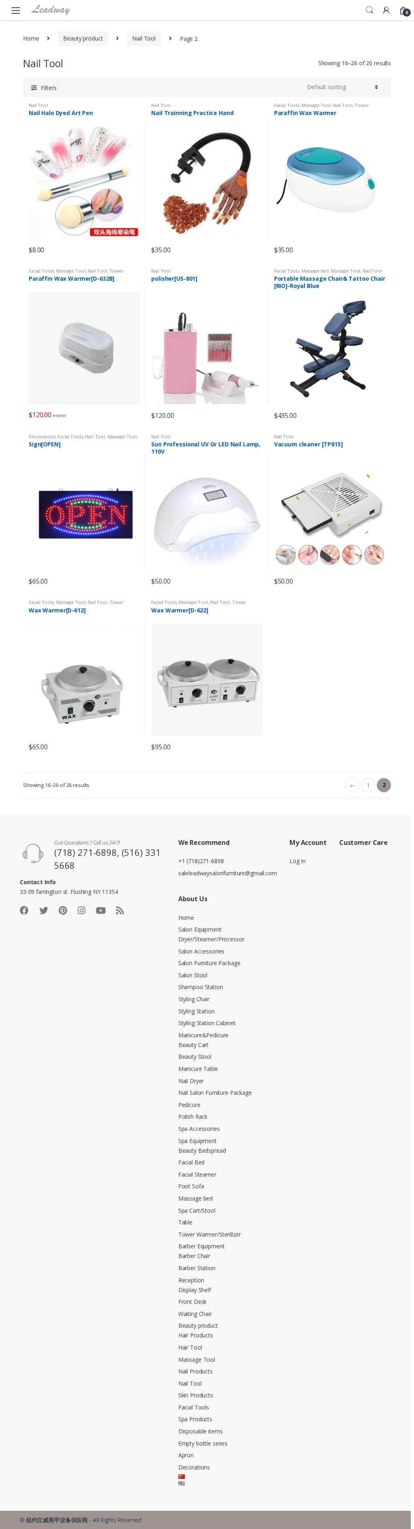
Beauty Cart (193, 1045)
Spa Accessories (199, 1128)
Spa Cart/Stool (196, 1210)
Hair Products (195, 1335)
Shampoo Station (200, 987)
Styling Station (196, 1011)
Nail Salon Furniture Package (215, 1092)
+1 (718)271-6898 (201, 861)
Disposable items (200, 1431)
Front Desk (192, 1301)
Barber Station (196, 1268)
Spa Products (195, 1419)
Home (31, 38)
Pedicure (189, 1105)
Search (369, 10)
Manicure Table (198, 1069)
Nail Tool (144, 38)
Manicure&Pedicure (203, 1035)
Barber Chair (194, 1256)
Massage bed (315, 271)
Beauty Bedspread (202, 1150)
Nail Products (195, 1371)
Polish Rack (192, 1116)
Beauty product (83, 38)
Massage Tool (316, 105)
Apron (186, 1455)
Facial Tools (286, 105)
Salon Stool (192, 975)
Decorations (42, 436)
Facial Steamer (197, 1174)
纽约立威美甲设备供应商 (57, 1520)
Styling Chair (193, 999)
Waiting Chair (195, 1314)
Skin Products (195, 1395)
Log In (297, 861)
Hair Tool (95, 436)
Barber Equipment (201, 1246)
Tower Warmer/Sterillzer (209, 1234)
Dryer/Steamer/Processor (211, 939)
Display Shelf (194, 1290)
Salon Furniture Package (209, 963)
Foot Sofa (191, 1186)
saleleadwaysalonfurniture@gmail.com (227, 873)
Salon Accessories (201, 951)
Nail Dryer (191, 1081)
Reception (191, 1280)
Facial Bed (191, 1162)
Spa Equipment (197, 1141)
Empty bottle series (203, 1443)
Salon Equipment (200, 929)
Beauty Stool (194, 1056)
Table (185, 1222)
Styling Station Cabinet (207, 1023)
